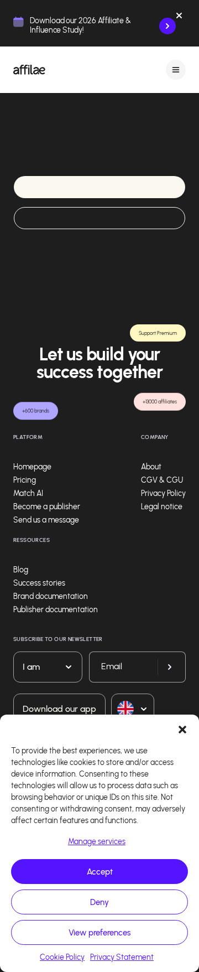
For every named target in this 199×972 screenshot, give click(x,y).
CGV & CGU (162, 480)
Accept (100, 872)
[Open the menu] (175, 69)
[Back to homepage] (29, 70)
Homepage (32, 467)
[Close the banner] (179, 17)
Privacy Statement (122, 957)
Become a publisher (46, 506)
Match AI (28, 493)
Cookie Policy (62, 957)
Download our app (59, 709)
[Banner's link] (167, 26)
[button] (182, 728)
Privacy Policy (163, 493)
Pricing (24, 480)
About (151, 467)
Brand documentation (50, 596)
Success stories (39, 583)
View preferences (99, 933)
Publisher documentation (55, 609)
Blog (20, 570)
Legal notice (161, 506)
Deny (99, 902)
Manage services (96, 841)
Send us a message (46, 520)
